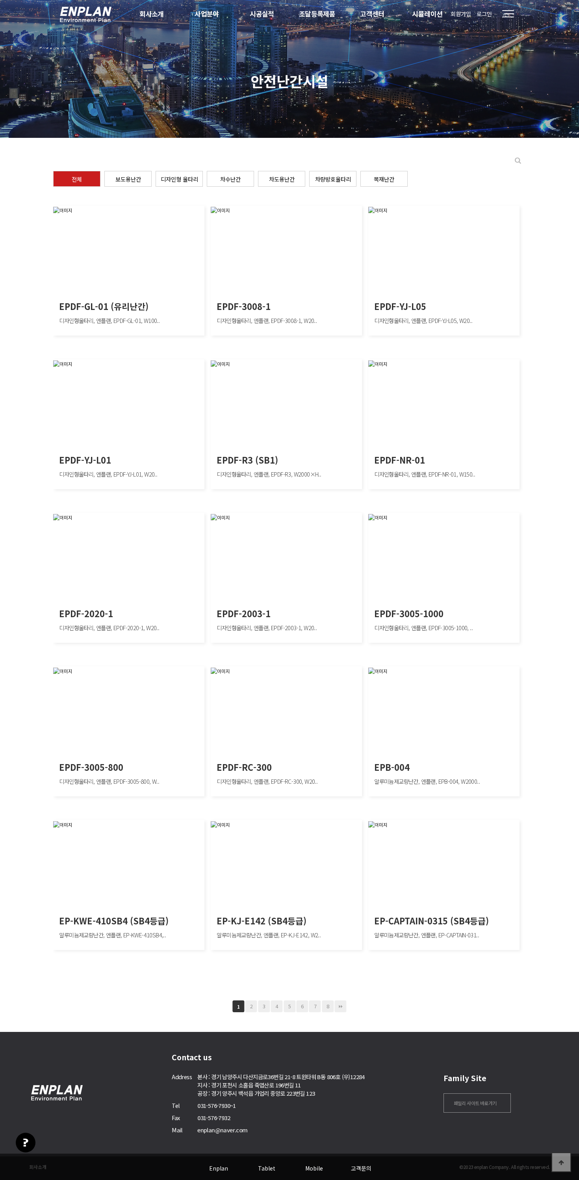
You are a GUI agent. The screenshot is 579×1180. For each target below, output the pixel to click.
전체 (77, 179)
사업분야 (207, 14)
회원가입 (461, 14)
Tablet (266, 1168)
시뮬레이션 (427, 14)
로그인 (484, 14)
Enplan (218, 1168)
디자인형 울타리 (179, 179)
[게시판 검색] (518, 160)
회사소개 (151, 14)
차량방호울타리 (333, 179)
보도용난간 (128, 179)
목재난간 (384, 179)
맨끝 (341, 1006)
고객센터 (372, 14)
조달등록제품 (317, 14)
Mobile (314, 1168)
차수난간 (230, 179)
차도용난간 (282, 179)
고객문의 (361, 1168)
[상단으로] (561, 1162)
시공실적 (262, 14)
